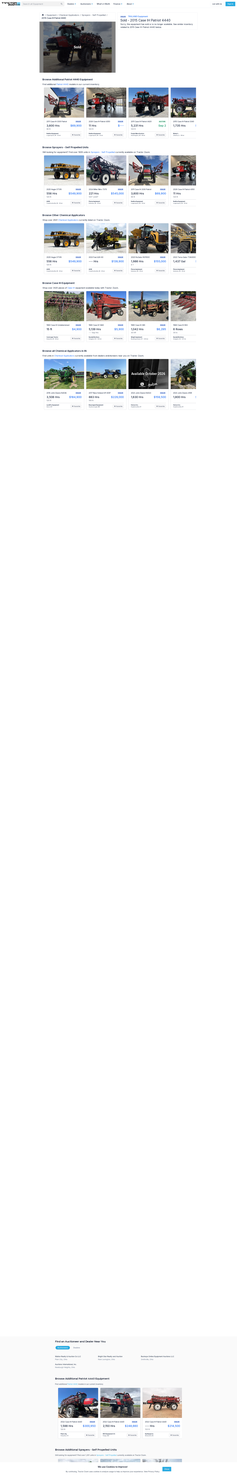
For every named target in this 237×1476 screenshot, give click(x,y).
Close (166, 1469)
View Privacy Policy (151, 1471)
